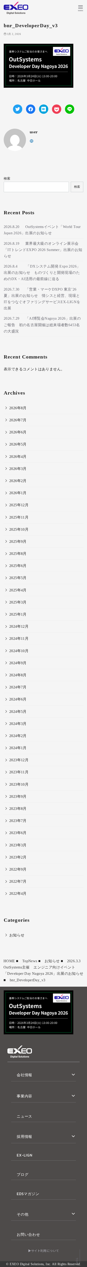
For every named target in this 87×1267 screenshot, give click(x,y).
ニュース (24, 1116)
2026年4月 (18, 457)
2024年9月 (18, 663)
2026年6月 (18, 432)
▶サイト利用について (43, 1250)
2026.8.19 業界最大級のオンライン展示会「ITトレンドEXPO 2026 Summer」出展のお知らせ (43, 249)
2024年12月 (19, 626)
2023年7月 (18, 821)
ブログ (22, 1174)
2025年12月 (19, 505)
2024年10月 (19, 651)
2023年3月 (18, 845)
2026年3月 (18, 469)
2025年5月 (18, 578)
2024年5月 (18, 712)
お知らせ (17, 935)
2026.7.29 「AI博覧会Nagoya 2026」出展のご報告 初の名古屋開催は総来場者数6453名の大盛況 (42, 324)
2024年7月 (18, 687)
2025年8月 (18, 554)
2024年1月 (18, 748)
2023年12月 (19, 760)
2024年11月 (19, 638)
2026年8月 (18, 408)
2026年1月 (18, 493)
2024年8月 (18, 675)
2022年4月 (18, 893)
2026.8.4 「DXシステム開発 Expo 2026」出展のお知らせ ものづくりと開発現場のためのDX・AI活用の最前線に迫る (42, 272)
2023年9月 (18, 796)
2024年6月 (18, 699)
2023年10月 (19, 784)
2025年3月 (18, 602)
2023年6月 (18, 833)
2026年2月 (18, 481)
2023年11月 (19, 772)
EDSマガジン (28, 1194)
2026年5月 (18, 444)
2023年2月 (18, 857)
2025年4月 (18, 590)
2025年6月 (18, 566)
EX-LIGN (24, 1155)
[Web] (31, 140)
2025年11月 (19, 517)
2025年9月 (18, 541)
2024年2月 (18, 736)
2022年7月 (18, 881)
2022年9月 (18, 869)
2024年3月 (18, 724)
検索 (7, 178)
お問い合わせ (28, 1234)
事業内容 (24, 1096)
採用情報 (24, 1136)
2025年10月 (19, 529)
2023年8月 (18, 809)
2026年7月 (18, 420)
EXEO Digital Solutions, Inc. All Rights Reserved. (45, 1264)
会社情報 (24, 1075)
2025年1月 (18, 614)
